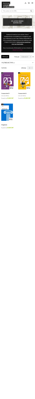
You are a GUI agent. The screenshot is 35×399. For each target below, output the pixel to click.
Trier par (16, 57)
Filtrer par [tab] (5, 56)
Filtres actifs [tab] (7, 63)
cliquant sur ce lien (17, 50)
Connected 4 (22, 93)
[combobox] (17, 11)
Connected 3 (5, 93)
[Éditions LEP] (8, 7)
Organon (4, 125)
